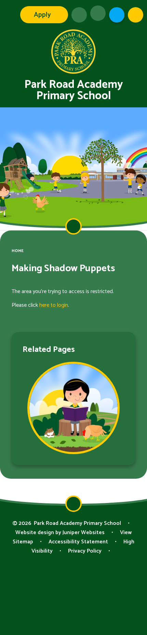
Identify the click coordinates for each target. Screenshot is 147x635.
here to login (53, 305)
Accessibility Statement (78, 541)
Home (18, 251)
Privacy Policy (85, 551)
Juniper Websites (84, 532)
